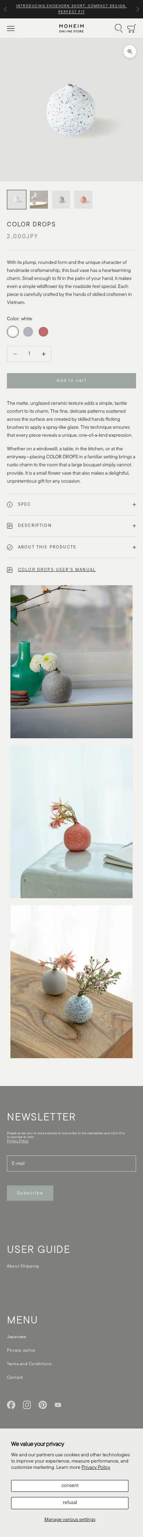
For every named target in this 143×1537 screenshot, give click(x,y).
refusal (70, 1502)
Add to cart (71, 380)
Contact (15, 1378)
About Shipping (23, 1266)
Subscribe (30, 1193)
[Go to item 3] (61, 199)
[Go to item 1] (16, 199)
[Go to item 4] (83, 199)
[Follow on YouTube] (57, 1404)
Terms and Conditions (29, 1364)
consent (69, 1485)
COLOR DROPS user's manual (57, 570)
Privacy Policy (96, 1467)
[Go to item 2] (39, 199)
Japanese (16, 1337)
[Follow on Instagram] (27, 1405)
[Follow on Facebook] (11, 1405)
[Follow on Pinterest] (43, 1405)
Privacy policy (21, 1351)
